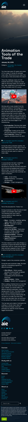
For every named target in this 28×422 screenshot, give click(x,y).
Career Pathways (5, 371)
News (2, 377)
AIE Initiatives (4, 397)
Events (3, 376)
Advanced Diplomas (6, 355)
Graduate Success (6, 379)
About (2, 389)
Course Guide (4, 363)
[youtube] (7, 328)
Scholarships (4, 368)
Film (15, 65)
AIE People (4, 394)
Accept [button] (4, 419)
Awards (3, 395)
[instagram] (4, 328)
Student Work (4, 384)
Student (9, 66)
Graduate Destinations (7, 381)
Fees (2, 366)
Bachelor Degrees (6, 356)
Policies (3, 392)
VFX (13, 66)
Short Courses (5, 350)
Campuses (4, 390)
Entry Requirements (6, 364)
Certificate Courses (6, 353)
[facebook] (1, 328)
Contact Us (4, 398)
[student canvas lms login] (12, 328)
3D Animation (11, 65)
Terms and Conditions (16, 343)
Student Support (5, 369)
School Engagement (6, 382)
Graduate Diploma (5, 358)
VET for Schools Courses (7, 351)
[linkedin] (9, 328)
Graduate (19, 65)
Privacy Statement (5, 343)
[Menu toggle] (24, 5)
